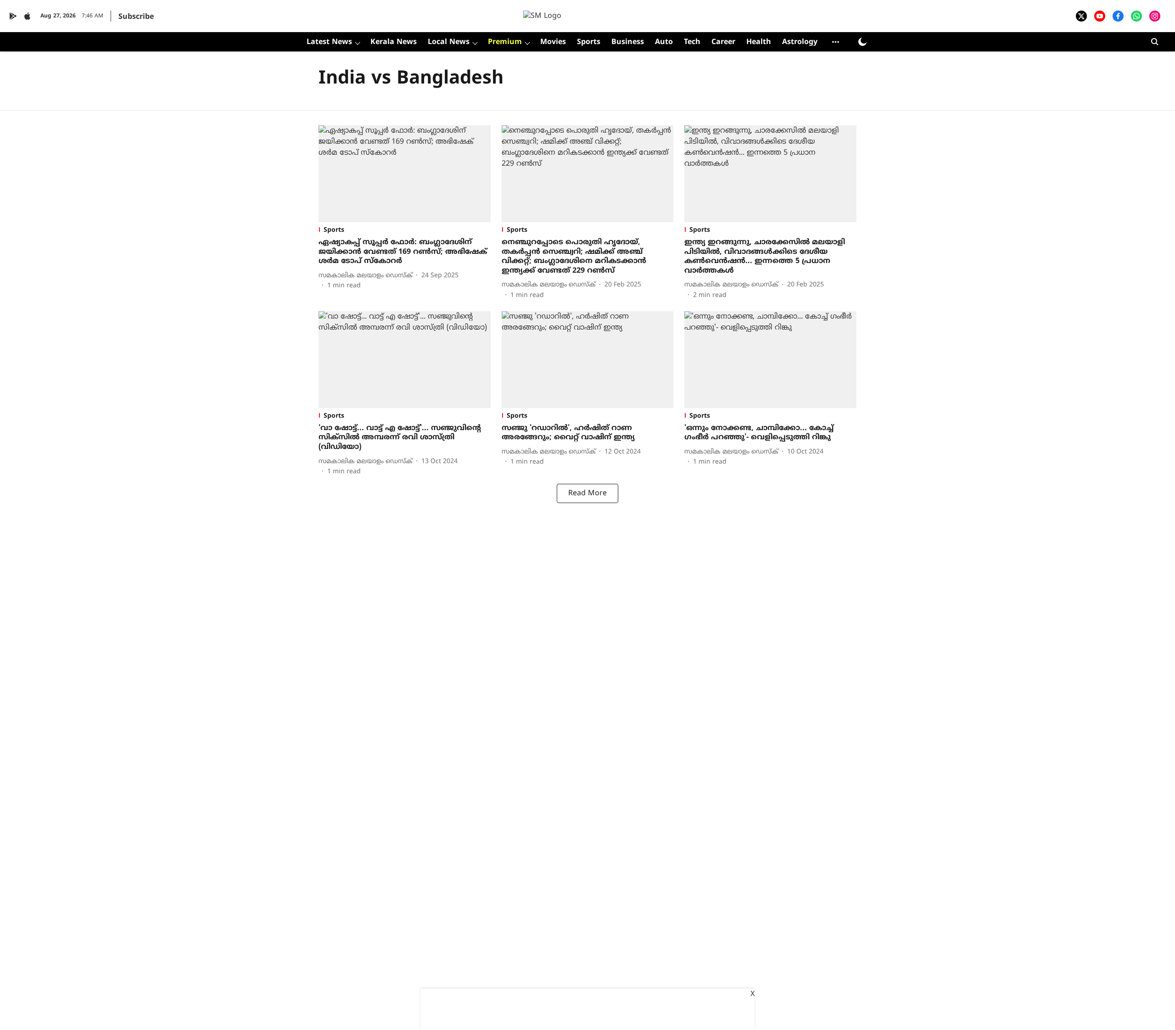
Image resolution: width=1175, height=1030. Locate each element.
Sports (588, 42)
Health (758, 42)
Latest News (329, 42)
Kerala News (393, 42)
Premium (505, 42)
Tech (692, 42)
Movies (553, 42)
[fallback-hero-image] (405, 173)
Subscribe (136, 17)
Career (723, 42)
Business (627, 42)
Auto (664, 42)
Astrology (799, 42)
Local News (449, 42)
